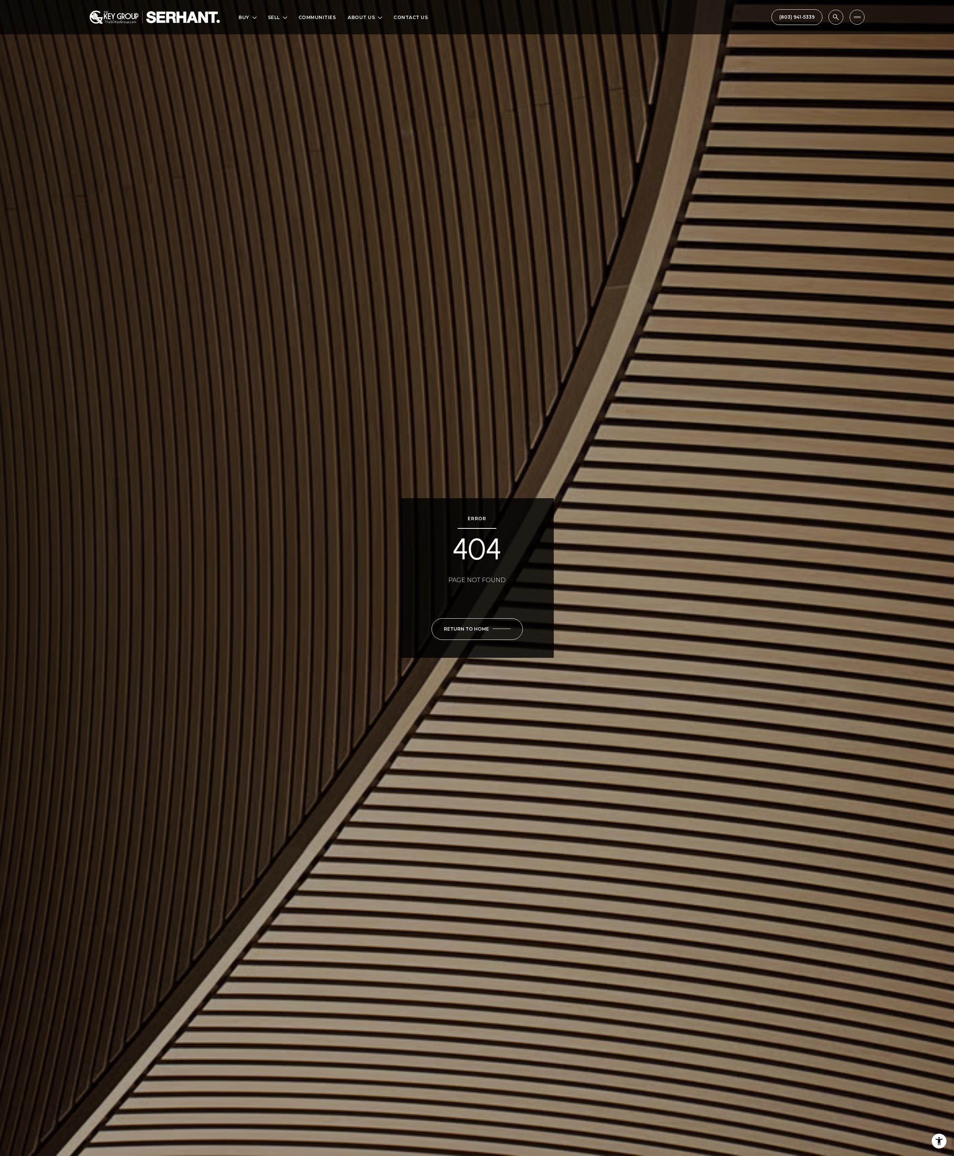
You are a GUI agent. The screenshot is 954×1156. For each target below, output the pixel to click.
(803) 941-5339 (797, 17)
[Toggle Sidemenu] (857, 17)
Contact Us (411, 17)
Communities (317, 17)
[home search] (835, 17)
